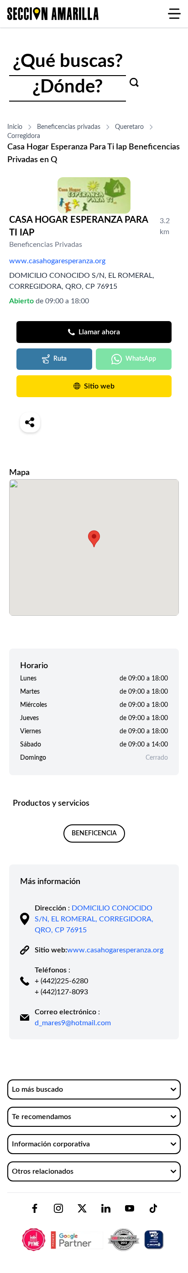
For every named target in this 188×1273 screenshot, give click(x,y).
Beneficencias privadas (68, 127)
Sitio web (99, 386)
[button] (94, 538)
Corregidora (23, 136)
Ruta (60, 359)
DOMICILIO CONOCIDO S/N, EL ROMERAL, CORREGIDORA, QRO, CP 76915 (94, 919)
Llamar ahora (99, 332)
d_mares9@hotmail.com (73, 1023)
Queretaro (129, 127)
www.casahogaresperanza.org (57, 261)
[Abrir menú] (174, 13)
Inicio (14, 127)
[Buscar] (134, 82)
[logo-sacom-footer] (94, 1232)
